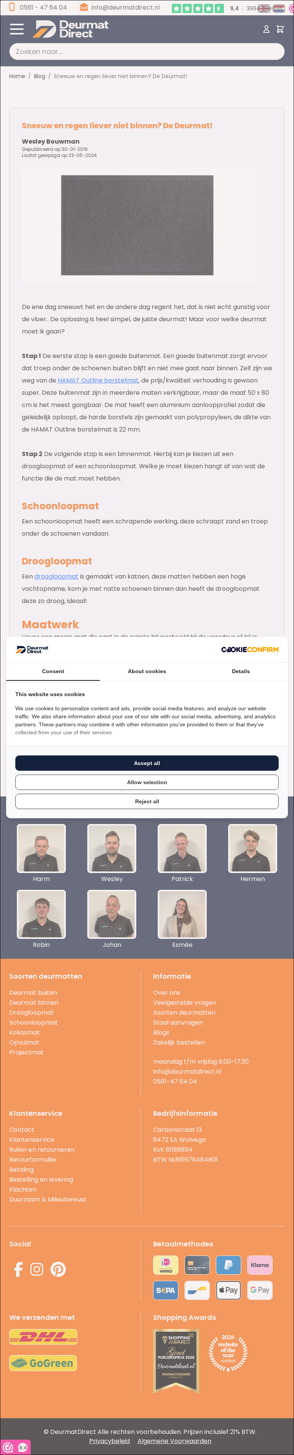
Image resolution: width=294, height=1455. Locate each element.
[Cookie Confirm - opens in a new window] (250, 649)
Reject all (147, 801)
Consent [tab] (53, 671)
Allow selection (147, 782)
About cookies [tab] (147, 671)
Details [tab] (241, 671)
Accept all (147, 763)
